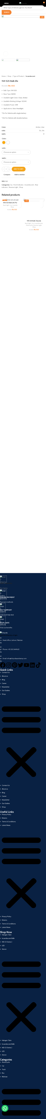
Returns (4, 818)
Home (4, 76)
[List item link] (21, 649)
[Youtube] (26, 665)
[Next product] (43, 76)
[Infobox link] (21, 582)
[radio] (3, 142)
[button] (19, 206)
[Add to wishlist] (19, 202)
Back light (6, 205)
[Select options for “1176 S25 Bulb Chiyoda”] (41, 206)
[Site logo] (23, 3)
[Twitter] (20, 665)
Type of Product (18, 76)
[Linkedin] (32, 665)
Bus (3, 1073)
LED (3, 946)
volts (3, 148)
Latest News (6, 825)
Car (11, 185)
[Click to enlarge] (5, 54)
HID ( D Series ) (7, 942)
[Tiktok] (38, 665)
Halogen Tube (6, 935)
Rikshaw (4, 1077)
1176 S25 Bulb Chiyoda (34, 221)
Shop (10, 76)
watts (4, 158)
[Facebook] (3, 665)
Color (4, 139)
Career (4, 683)
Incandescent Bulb (8, 938)
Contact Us (6, 672)
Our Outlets (6, 690)
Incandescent (30, 76)
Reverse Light (13, 187)
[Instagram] (9, 665)
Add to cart (18, 169)
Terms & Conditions (9, 822)
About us (5, 676)
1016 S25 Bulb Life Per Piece (12, 203)
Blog (3, 680)
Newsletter (5, 687)
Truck (3, 1069)
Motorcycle (29, 225)
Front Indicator (18, 185)
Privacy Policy (6, 814)
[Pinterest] (14, 665)
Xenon (4, 949)
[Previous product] (39, 76)
